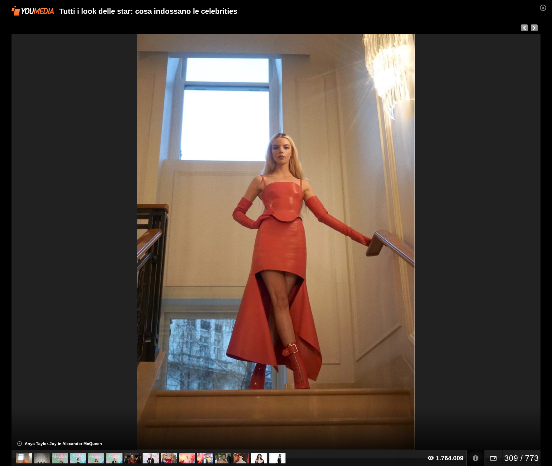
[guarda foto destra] (328, 242)
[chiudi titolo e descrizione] (19, 443)
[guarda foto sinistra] (64, 242)
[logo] (33, 11)
